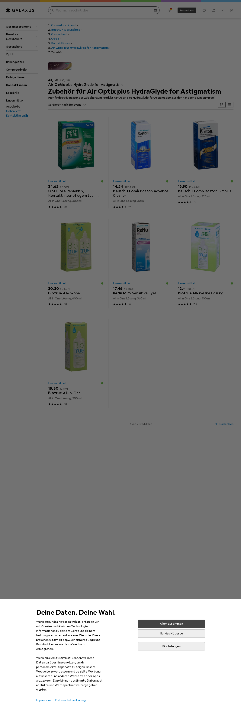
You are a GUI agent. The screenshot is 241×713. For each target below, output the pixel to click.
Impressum (43, 700)
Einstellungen (171, 646)
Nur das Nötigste (171, 633)
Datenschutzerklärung (70, 700)
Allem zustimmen (171, 624)
